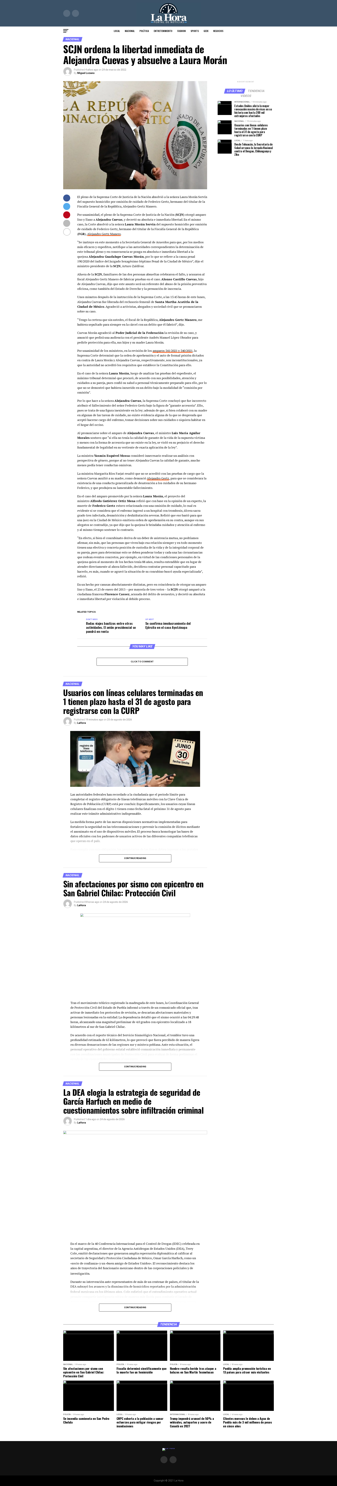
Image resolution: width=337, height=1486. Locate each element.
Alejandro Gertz (158, 478)
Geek (206, 31)
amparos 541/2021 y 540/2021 (173, 351)
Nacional (130, 31)
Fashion (181, 31)
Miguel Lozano (86, 73)
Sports (195, 31)
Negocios (218, 31)
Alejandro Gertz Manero (104, 234)
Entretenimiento (163, 31)
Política (144, 31)
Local (117, 31)
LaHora (81, 722)
